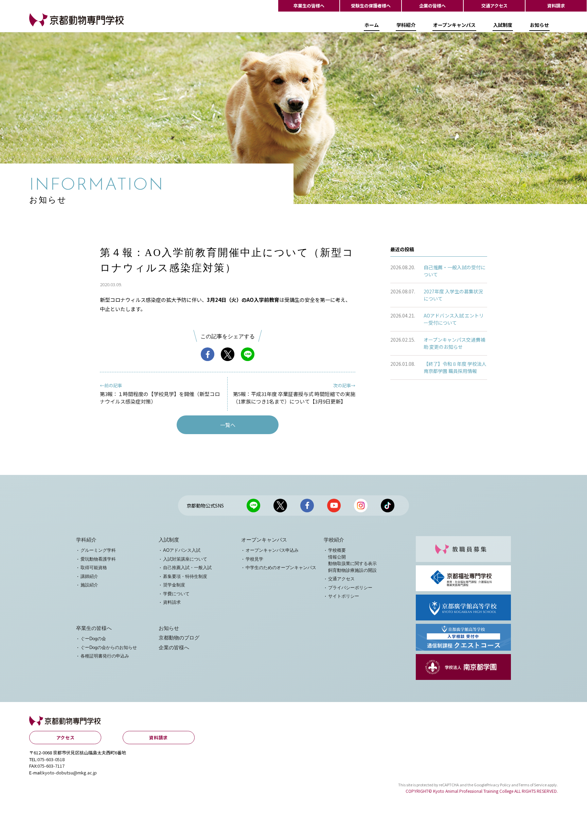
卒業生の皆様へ (309, 5)
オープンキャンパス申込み (272, 550)
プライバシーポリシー (350, 587)
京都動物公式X (280, 505)
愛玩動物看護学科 (98, 559)
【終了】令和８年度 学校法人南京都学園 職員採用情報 (455, 367)
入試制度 (502, 24)
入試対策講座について (185, 559)
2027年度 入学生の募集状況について (453, 295)
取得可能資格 (94, 567)
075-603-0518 (51, 759)
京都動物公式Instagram (361, 505)
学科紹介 (405, 24)
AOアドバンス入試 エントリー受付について (454, 319)
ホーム (371, 24)
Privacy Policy (498, 784)
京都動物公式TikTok (387, 505)
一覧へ (227, 424)
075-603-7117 (51, 766)
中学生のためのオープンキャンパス (281, 567)
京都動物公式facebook (307, 505)
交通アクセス (494, 5)
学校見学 (254, 559)
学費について (176, 593)
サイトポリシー (343, 596)
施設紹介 (89, 584)
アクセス (65, 737)
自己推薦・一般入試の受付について (454, 271)
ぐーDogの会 (93, 638)
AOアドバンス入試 (181, 550)
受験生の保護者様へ (371, 5)
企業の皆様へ (432, 5)
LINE (247, 354)
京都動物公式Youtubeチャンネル (334, 505)
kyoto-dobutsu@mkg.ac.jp (69, 772)
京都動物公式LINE (253, 505)
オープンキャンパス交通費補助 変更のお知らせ (454, 343)
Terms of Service (532, 784)
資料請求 (556, 5)
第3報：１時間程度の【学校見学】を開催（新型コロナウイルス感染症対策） (160, 393)
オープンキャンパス (454, 24)
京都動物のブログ (179, 637)
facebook (207, 354)
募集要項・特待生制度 (185, 576)
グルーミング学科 (98, 550)
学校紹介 (334, 540)
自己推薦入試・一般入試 (187, 567)
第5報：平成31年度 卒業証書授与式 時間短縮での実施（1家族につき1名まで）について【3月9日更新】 (294, 393)
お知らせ (539, 24)
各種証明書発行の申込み (105, 655)
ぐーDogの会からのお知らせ (109, 647)
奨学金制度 (174, 584)
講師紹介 (89, 576)
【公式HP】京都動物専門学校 (63, 26)
